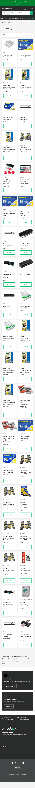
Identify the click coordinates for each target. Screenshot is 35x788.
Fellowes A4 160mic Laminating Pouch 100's (25, 149)
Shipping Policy (24, 774)
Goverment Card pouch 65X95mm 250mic (25, 604)
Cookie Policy (22, 772)
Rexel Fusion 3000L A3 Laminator (25, 244)
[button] (2, 8)
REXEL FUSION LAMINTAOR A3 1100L (7, 276)
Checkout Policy (29, 772)
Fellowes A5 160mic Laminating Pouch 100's (8, 570)
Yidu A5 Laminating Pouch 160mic (25, 437)
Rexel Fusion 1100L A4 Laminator (25, 275)
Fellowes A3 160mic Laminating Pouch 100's (25, 538)
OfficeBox (17, 777)
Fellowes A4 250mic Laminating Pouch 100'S (8, 504)
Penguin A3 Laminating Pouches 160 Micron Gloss (9, 402)
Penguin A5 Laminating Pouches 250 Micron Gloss (25, 338)
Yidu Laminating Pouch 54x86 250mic (24, 213)
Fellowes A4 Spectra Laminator (8, 603)
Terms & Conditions (13, 772)
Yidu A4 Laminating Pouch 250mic (25, 56)
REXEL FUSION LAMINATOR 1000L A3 (7, 181)
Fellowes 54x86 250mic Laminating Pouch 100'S (8, 538)
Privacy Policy (5, 772)
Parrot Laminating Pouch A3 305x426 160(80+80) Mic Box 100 (8, 439)
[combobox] (21, 13)
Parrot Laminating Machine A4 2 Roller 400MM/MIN (25, 181)
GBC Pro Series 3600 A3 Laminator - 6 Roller (25, 636)
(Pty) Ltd (22, 777)
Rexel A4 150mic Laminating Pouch (8, 337)
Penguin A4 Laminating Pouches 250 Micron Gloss (9, 87)
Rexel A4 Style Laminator (7, 244)
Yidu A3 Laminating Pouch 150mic (8, 118)
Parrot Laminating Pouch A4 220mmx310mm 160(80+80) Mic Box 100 (25, 404)
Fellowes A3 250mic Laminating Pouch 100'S (25, 472)
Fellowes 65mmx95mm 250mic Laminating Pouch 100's (25, 505)
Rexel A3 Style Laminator (24, 118)
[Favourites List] (28, 8)
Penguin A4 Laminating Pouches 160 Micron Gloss (25, 87)
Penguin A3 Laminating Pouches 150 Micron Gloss (9, 149)
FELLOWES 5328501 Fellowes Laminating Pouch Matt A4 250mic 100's (26, 571)
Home (4, 22)
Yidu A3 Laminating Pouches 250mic (8, 471)
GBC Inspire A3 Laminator (7, 307)
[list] (17, 718)
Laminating (11, 22)
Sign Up (8, 706)
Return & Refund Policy (14, 774)
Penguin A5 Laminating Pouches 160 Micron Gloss (25, 370)
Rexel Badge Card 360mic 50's (25, 307)
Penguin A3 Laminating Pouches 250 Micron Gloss (9, 370)
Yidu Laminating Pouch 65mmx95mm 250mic (9, 213)
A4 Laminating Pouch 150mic (7, 56)
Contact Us (9, 686)
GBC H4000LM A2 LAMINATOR (7, 635)
